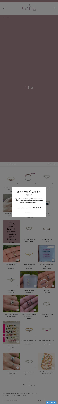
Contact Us (51, 402)
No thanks (29, 213)
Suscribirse (37, 207)
